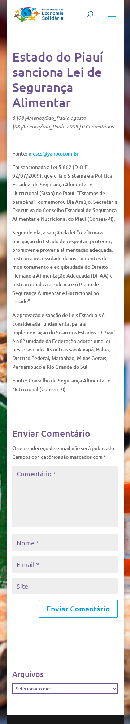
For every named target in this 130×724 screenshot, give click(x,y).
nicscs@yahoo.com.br (54, 153)
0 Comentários (98, 126)
